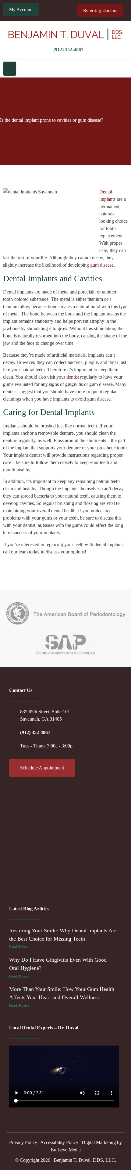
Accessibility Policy (59, 1142)
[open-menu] (9, 68)
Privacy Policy (23, 1142)
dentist (72, 377)
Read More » (19, 947)
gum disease (102, 265)
